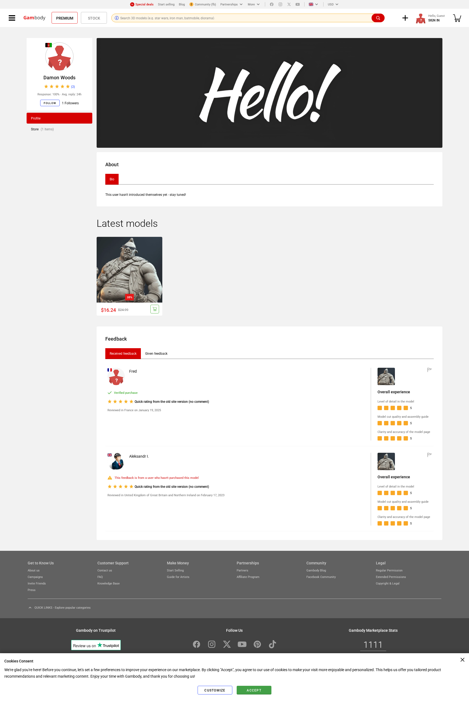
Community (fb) (205, 4)
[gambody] (34, 18)
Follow (50, 103)
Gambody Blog (316, 570)
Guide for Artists (178, 576)
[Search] (378, 18)
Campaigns (35, 576)
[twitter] (289, 4)
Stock (94, 18)
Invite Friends (37, 583)
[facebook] (271, 4)
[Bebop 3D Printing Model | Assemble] (129, 270)
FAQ (100, 576)
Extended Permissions (391, 576)
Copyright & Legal (388, 583)
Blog (182, 4)
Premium (64, 18)
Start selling (166, 4)
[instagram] (280, 4)
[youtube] (297, 4)
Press (32, 589)
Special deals (144, 4)
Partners (242, 570)
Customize (214, 690)
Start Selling (175, 570)
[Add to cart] (154, 309)
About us (34, 570)
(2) (73, 86)
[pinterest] (257, 644)
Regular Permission (389, 570)
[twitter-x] (227, 644)
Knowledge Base (108, 583)
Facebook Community (321, 576)
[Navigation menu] (12, 17)
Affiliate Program (248, 576)
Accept (254, 690)
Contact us (104, 570)
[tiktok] (272, 644)
